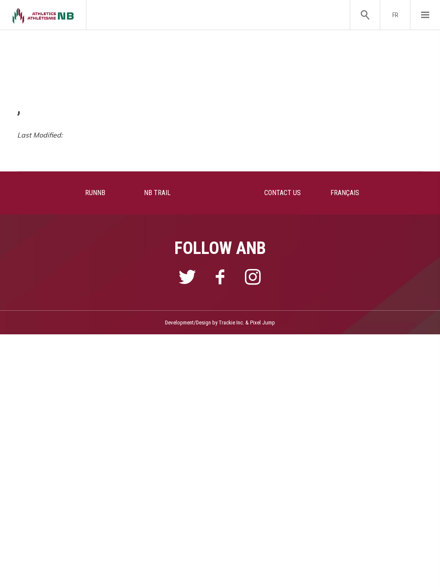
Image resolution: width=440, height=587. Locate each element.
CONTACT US (282, 193)
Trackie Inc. (231, 322)
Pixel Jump (262, 322)
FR (395, 15)
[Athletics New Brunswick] (43, 15)
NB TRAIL (157, 193)
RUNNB (95, 193)
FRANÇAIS (344, 193)
